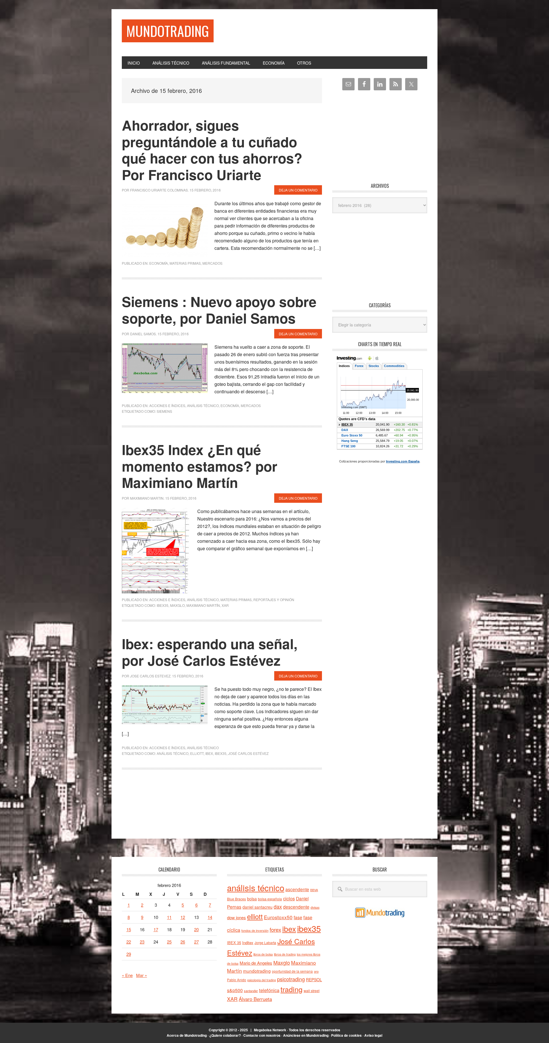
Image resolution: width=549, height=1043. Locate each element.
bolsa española (270, 898)
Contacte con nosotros (262, 1035)
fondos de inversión (254, 930)
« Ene (127, 975)
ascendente (297, 889)
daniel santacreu (257, 907)
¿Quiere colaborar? (225, 1035)
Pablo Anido (236, 980)
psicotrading (291, 979)
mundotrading (257, 971)
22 (128, 942)
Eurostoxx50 (278, 917)
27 (196, 942)
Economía (158, 263)
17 (156, 929)
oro (316, 971)
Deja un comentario (298, 190)
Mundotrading (167, 31)
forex (275, 929)
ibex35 (162, 605)
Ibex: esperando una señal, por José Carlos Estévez (209, 652)
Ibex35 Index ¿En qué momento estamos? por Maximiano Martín (199, 466)
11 (169, 917)
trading (292, 989)
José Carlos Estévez (248, 753)
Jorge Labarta (265, 942)
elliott (197, 753)
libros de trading (285, 954)
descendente (296, 907)
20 (196, 929)
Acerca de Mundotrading (187, 1035)
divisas (315, 907)
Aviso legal (373, 1035)
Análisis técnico (203, 405)
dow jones (236, 917)
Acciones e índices (167, 405)
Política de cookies (346, 1035)
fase (298, 917)
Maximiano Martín (203, 605)
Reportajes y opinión (273, 599)
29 (128, 954)
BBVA (314, 890)
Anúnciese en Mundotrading (306, 1035)
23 (142, 942)
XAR (225, 605)
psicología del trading (261, 980)
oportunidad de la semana (292, 971)
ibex (209, 753)
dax (278, 906)
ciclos (289, 898)
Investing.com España (402, 461)
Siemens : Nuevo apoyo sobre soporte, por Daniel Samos (219, 310)
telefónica (269, 990)
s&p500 (235, 990)
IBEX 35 (234, 942)
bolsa (252, 899)
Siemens (164, 411)
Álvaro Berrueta (255, 999)
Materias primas (185, 263)
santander (251, 990)
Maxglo (177, 605)
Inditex (247, 942)
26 (182, 942)
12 (182, 917)
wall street (311, 990)
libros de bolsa (263, 954)
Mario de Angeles (256, 963)
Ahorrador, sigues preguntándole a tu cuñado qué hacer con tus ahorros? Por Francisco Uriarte (212, 149)
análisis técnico (172, 753)
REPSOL (314, 979)
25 (169, 942)
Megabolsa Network (270, 1029)
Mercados (212, 263)
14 (210, 917)
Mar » (141, 975)
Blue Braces (236, 898)
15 (128, 929)
